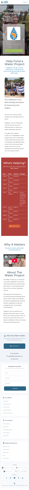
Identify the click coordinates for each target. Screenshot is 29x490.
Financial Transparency (8, 413)
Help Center (15, 359)
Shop (4, 455)
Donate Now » (15, 226)
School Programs (6, 432)
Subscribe (15, 388)
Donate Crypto (6, 435)
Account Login (6, 458)
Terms (23, 485)
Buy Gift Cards (6, 426)
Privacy (20, 485)
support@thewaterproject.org (15, 356)
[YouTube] (14, 478)
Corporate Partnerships (7, 429)
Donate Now (15, 346)
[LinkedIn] (22, 478)
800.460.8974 (15, 353)
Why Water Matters (7, 410)
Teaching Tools (6, 449)
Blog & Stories (5, 452)
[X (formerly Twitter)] (18, 478)
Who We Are (5, 401)
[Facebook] (6, 478)
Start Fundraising (6, 423)
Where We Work (6, 407)
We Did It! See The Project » (13, 50)
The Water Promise (7, 404)
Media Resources (6, 446)
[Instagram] (10, 478)
